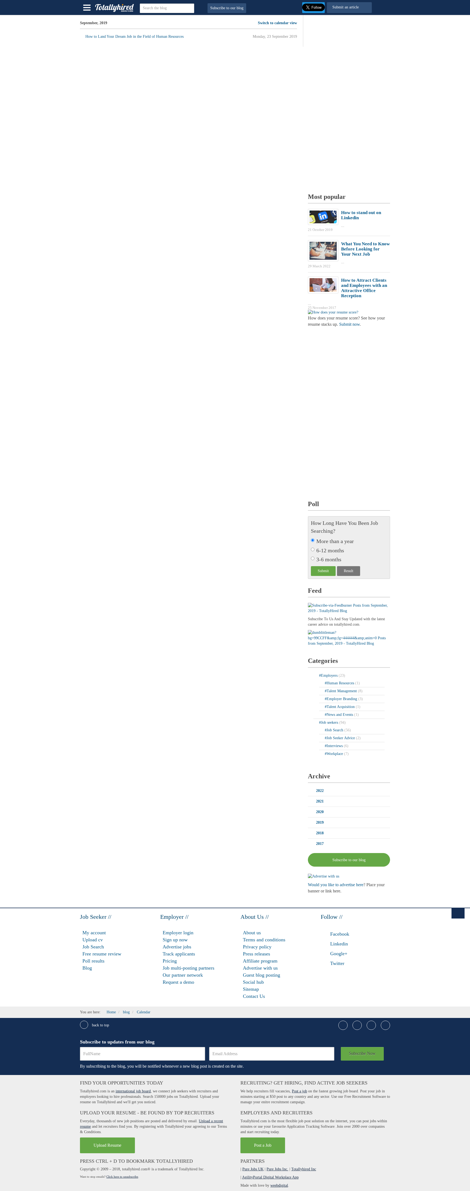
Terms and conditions (264, 939)
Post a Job (262, 1145)
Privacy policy (257, 946)
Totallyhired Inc (303, 1169)
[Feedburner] (349, 638)
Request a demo (178, 982)
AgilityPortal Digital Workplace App (270, 1177)
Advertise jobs (177, 946)
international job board (133, 1091)
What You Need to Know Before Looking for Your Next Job (365, 249)
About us (252, 932)
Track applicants (179, 954)
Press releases (256, 954)
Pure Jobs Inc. (277, 1169)
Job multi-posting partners (188, 968)
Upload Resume (107, 1145)
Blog (87, 968)
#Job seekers (329, 722)
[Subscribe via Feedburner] (349, 608)
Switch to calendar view (277, 23)
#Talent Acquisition (340, 707)
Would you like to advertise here (335, 884)
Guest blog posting (261, 975)
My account (94, 932)
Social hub (253, 982)
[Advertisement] (348, 101)
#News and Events (339, 715)
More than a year (335, 541)
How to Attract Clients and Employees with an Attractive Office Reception (364, 288)
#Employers (329, 675)
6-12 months (330, 550)
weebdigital (279, 1185)
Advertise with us (260, 968)
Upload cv (92, 939)
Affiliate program (260, 961)
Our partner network (183, 975)
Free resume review (101, 954)
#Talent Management (341, 691)
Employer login (178, 932)
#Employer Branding (341, 699)
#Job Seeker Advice (340, 738)
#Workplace (334, 754)
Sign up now (175, 939)
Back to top (100, 1025)
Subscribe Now (362, 1053)
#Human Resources (340, 683)
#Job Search (334, 730)
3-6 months (328, 559)
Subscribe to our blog (226, 8)
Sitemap (251, 989)
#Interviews (334, 746)
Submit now (349, 324)
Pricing (170, 961)
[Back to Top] (458, 913)
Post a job (299, 1091)
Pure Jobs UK (253, 1169)
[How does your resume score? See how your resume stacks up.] (333, 312)
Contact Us (254, 996)
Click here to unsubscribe (122, 1176)
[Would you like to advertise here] (323, 876)
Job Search (93, 946)
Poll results (93, 961)
